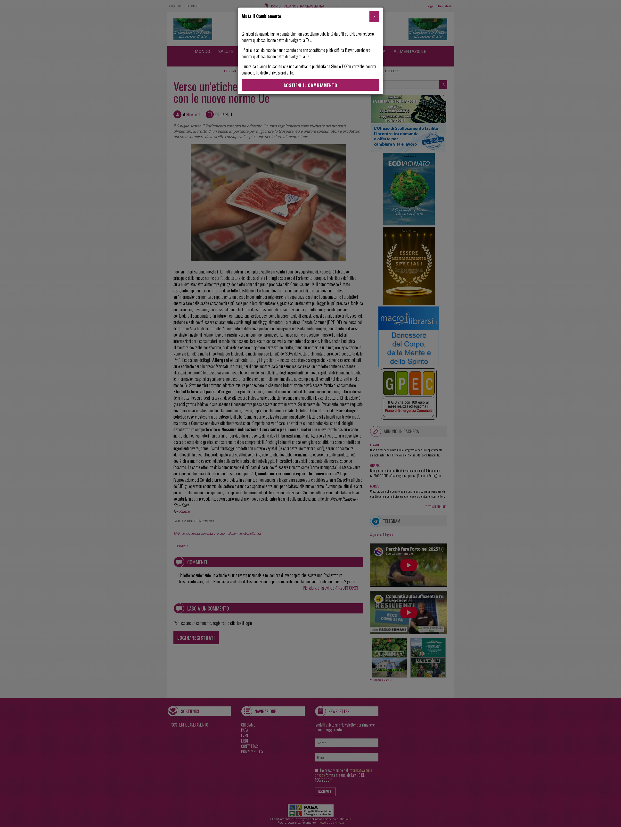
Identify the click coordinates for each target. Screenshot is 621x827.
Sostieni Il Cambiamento (310, 85)
